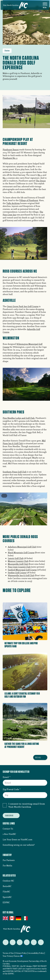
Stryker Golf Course (17, 572)
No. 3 (5, 177)
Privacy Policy (21, 953)
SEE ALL (38, 757)
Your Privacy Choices (11, 956)
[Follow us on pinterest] (27, 942)
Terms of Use (8, 953)
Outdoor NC (8, 880)
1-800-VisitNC (9, 834)
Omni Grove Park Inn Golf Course (22, 306)
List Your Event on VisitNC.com (17, 839)
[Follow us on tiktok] (41, 942)
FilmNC (6, 891)
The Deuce (41, 180)
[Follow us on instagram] (20, 942)
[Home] (15, 5)
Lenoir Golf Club (15, 558)
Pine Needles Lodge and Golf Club (18, 418)
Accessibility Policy (36, 953)
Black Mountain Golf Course (21, 552)
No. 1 (40, 175)
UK (5, 918)
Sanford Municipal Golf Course (22, 569)
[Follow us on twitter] (5, 942)
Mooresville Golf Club (18, 564)
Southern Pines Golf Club (14, 471)
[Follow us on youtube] (34, 942)
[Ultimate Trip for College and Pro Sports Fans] (25, 626)
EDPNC (6, 902)
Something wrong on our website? (19, 844)
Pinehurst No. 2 (10, 158)
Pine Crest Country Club (19, 566)
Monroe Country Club (18, 561)
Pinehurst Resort (11, 149)
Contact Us (8, 828)
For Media (7, 865)
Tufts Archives (13, 203)
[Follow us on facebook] (13, 942)
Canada (12, 918)
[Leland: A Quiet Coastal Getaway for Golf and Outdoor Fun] (25, 676)
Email (6, 777)
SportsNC (7, 897)
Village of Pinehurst (28, 200)
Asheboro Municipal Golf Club (22, 546)
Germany (19, 918)
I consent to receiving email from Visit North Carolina (26, 805)
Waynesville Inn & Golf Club (21, 575)
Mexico (25, 918)
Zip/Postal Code (11, 789)
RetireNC (7, 886)
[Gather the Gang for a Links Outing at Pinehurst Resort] (25, 726)
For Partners (9, 860)
